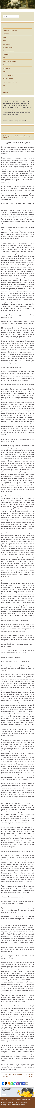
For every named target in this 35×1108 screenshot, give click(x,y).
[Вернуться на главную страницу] (17, 4)
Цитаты (5, 71)
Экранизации (6, 68)
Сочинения (6, 54)
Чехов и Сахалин (8, 75)
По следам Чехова (8, 47)
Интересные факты (8, 51)
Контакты (5, 92)
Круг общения (7, 44)
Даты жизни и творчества (10, 30)
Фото (4, 40)
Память (5, 85)
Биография (6, 33)
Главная (5, 27)
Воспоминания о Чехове (10, 82)
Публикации (6, 58)
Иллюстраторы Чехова (9, 61)
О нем (4, 37)
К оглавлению (17, 1074)
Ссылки (5, 89)
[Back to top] (31, 1104)
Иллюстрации (7, 64)
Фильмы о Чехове (8, 78)
